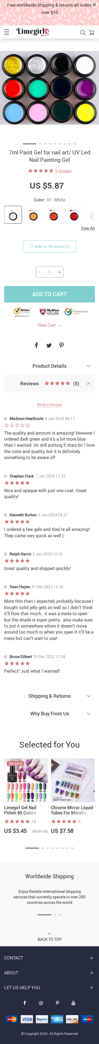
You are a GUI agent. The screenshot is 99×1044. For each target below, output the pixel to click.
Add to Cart (49, 294)
